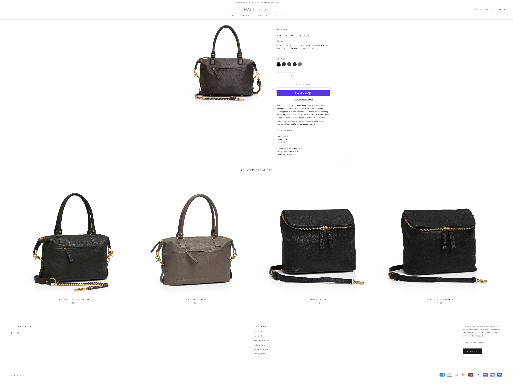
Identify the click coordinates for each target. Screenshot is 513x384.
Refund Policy (260, 345)
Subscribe (472, 351)
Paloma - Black (318, 300)
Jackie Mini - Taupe (195, 300)
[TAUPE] (300, 64)
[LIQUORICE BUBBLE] (295, 64)
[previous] (8, 240)
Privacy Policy (259, 353)
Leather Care (259, 336)
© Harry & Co (17, 375)
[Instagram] (18, 332)
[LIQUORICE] (289, 64)
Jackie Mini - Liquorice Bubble (73, 300)
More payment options (303, 99)
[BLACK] (279, 64)
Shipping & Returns (262, 340)
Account (478, 9)
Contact (278, 16)
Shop (232, 16)
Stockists (246, 16)
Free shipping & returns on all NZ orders (256, 3)
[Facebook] (12, 332)
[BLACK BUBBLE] (284, 64)
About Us (263, 16)
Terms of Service (261, 349)
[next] (505, 240)
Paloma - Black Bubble (440, 300)
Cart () (502, 10)
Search (489, 9)
